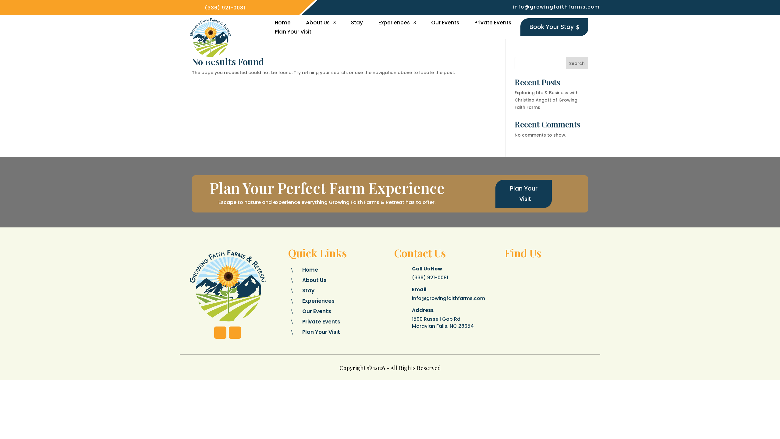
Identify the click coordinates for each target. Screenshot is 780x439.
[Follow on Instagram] (235, 333)
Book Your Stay (554, 27)
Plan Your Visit (293, 32)
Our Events (445, 23)
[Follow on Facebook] (220, 333)
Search (577, 63)
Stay (357, 23)
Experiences (394, 23)
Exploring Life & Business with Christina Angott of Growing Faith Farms (547, 100)
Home (283, 23)
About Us (318, 23)
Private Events (492, 23)
